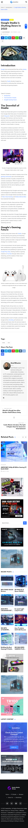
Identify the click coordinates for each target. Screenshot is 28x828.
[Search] (26, 2)
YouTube (9, 253)
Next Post (21, 423)
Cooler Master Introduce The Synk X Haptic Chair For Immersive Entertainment (14, 426)
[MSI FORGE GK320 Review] (7, 581)
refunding (11, 320)
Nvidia (3, 342)
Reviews (21, 794)
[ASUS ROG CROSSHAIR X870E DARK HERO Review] (7, 600)
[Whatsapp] (17, 37)
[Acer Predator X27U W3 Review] (21, 620)
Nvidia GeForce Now (20, 196)
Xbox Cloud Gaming (7, 196)
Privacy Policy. (15, 810)
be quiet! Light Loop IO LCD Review (19, 610)
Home (2, 7)
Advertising (18, 797)
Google (3, 69)
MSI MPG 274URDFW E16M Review (5, 630)
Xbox (9, 342)
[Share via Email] (2, 41)
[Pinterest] (13, 37)
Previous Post (8, 408)
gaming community (6, 176)
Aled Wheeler (6, 32)
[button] (23, 437)
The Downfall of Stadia (10, 97)
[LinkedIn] (9, 37)
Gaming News (9, 7)
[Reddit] (20, 37)
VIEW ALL (14, 747)
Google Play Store (5, 251)
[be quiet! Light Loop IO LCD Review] (21, 600)
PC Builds (3, 464)
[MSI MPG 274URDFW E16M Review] (7, 620)
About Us (10, 797)
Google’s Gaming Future (10, 99)
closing (24, 69)
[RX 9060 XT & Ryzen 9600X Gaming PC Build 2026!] (21, 581)
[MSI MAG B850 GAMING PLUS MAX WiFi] (21, 639)
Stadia (9, 81)
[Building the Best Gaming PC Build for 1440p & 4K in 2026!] (7, 639)
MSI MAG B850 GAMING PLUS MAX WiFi (19, 649)
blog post (6, 116)
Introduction (7, 95)
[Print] (24, 37)
